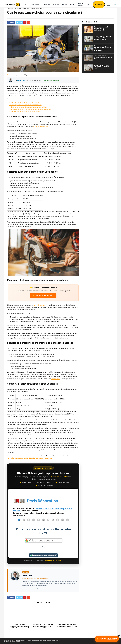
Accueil (9, 75)
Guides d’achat (80, 4)
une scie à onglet (39, 305)
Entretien (46, 4)
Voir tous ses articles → (29, 589)
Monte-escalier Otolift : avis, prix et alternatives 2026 (102, 66)
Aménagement (35, 4)
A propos (109, 4)
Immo (88, 4)
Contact (44, 640)
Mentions (49, 640)
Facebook (8, 641)
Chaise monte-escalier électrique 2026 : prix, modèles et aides (101, 28)
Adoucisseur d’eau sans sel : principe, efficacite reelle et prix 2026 (43, 626)
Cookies (53, 640)
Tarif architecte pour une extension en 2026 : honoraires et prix (102, 38)
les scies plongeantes (40, 126)
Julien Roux (21, 80)
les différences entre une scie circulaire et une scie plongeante (29, 458)
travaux (72, 4)
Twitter (13, 641)
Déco (26, 4)
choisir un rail (55, 379)
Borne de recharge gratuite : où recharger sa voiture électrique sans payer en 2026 (102, 48)
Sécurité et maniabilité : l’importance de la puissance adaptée (30, 109)
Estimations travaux (99, 5)
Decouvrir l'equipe (42, 589)
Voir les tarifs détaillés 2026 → (53, 560)
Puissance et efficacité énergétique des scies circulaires (28, 107)
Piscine (64, 4)
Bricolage (56, 4)
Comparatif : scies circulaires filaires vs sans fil (25, 111)
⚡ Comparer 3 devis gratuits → (43, 295)
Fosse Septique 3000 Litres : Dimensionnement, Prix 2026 (67, 625)
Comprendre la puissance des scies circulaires (25, 102)
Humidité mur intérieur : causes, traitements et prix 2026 (103, 57)
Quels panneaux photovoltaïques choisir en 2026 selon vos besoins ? (19, 626)
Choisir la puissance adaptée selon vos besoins (25, 105)
